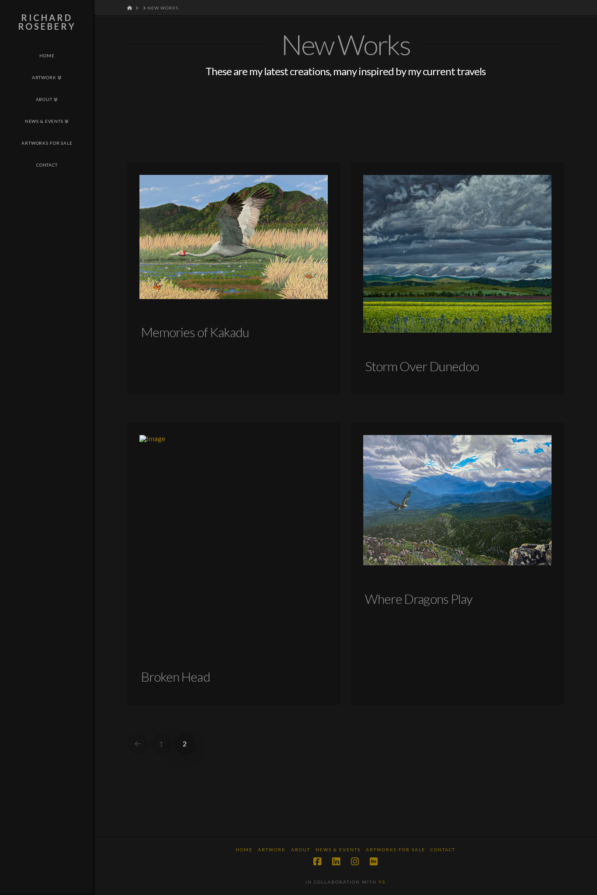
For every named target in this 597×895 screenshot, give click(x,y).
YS (381, 882)
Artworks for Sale (395, 849)
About (300, 849)
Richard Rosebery (47, 22)
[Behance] (374, 861)
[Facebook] (317, 861)
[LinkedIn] (336, 861)
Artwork (272, 849)
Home (244, 849)
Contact (442, 849)
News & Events (338, 849)
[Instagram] (355, 861)
